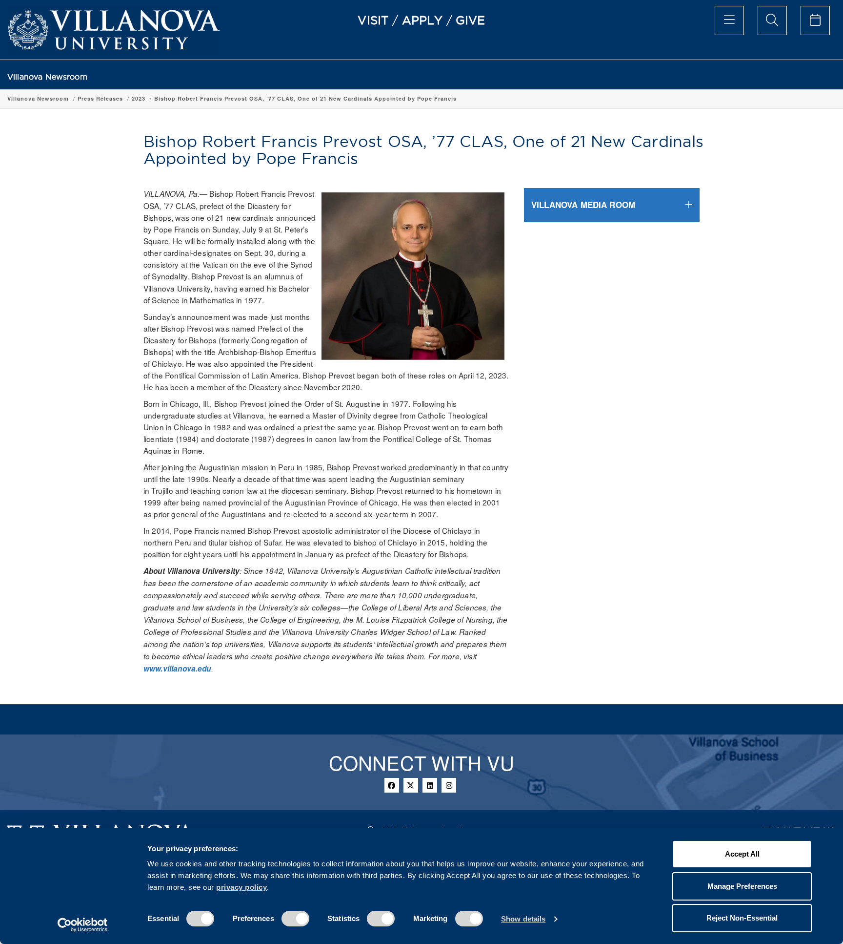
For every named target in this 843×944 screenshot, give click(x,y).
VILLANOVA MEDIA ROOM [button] (583, 204)
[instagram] (449, 785)
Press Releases (100, 98)
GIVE (470, 20)
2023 (138, 98)
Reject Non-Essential (742, 918)
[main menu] (729, 20)
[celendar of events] (815, 20)
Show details (523, 919)
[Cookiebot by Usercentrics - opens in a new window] (82, 925)
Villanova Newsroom (47, 77)
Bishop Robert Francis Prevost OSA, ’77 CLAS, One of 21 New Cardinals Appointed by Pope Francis (305, 98)
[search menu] (772, 20)
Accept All (742, 854)
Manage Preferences (742, 886)
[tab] (612, 205)
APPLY (422, 20)
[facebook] (391, 785)
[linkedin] (429, 785)
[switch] (295, 918)
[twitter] (410, 785)
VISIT (373, 20)
